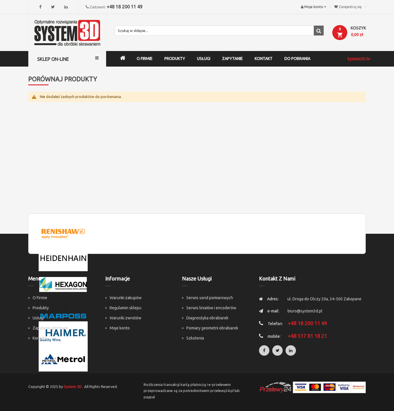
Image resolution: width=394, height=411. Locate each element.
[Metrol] (63, 359)
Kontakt (39, 338)
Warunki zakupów (126, 297)
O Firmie (40, 297)
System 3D (73, 386)
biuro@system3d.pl (305, 311)
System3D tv (358, 58)
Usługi (38, 318)
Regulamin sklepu (125, 308)
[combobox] (219, 30)
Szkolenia (195, 338)
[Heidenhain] (63, 258)
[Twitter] (53, 7)
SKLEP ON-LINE (53, 59)
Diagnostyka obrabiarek (207, 318)
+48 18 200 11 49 (124, 6)
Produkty (41, 308)
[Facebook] (40, 7)
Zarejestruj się (350, 7)
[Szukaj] (319, 30)
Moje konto (120, 328)
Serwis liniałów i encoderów (211, 308)
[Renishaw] (63, 233)
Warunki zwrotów (125, 318)
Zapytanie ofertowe (50, 328)
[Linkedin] (66, 7)
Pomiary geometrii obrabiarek (212, 328)
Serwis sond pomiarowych (209, 297)
